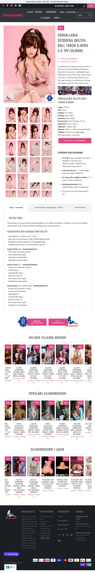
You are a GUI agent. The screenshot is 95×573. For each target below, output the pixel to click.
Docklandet (12, 562)
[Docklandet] (13, 15)
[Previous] (5, 65)
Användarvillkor (63, 521)
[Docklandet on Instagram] (11, 6)
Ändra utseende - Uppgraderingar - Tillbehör (49, 207)
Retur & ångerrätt (63, 525)
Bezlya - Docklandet (16, 207)
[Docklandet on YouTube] (19, 6)
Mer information (80, 207)
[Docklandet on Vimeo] (15, 6)
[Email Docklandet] (3, 6)
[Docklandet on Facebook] (7, 6)
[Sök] (90, 15)
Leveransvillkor (63, 529)
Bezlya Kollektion (37, 322)
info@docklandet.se (82, 524)
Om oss (60, 516)
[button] (40, 12)
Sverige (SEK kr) (64, 6)
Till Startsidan (58, 322)
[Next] (53, 65)
